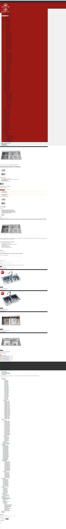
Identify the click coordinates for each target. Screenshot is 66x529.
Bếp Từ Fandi (8, 16)
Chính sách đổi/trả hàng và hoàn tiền (6, 369)
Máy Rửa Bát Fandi (7, 113)
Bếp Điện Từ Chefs (7, 404)
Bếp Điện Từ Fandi (8, 38)
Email (1, 263)
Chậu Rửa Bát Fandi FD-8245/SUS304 (5, 351)
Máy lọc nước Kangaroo (8, 127)
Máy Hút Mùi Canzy (7, 78)
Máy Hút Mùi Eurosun (7, 80)
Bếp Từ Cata (8, 14)
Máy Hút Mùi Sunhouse (8, 87)
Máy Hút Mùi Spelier (7, 86)
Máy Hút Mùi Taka (7, 88)
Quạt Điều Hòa (7, 133)
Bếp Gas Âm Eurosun (9, 56)
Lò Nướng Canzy (7, 119)
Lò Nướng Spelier (7, 123)
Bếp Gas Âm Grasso (8, 59)
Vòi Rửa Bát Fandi (7, 473)
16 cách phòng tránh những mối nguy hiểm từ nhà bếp (8, 211)
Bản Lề (7, 134)
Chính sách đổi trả (4, 374)
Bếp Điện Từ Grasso (9, 40)
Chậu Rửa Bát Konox (9, 98)
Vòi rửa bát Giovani (8, 106)
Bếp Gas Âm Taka (8, 65)
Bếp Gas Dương (7, 67)
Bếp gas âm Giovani (7, 427)
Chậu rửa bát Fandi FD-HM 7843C (4, 330)
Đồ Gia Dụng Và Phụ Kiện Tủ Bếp (7, 129)
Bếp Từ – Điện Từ (5, 9)
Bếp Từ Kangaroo (8, 21)
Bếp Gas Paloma (8, 69)
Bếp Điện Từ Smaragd (9, 43)
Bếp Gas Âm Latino (8, 60)
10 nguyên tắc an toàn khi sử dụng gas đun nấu (8, 209)
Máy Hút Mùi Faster (7, 81)
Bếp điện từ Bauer (8, 32)
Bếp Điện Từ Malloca (9, 42)
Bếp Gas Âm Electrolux (9, 55)
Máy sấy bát (6, 131)
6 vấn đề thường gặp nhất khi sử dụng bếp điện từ (8, 210)
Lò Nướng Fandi (7, 122)
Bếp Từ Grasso (8, 19)
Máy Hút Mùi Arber (7, 76)
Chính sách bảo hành (4, 367)
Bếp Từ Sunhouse (8, 27)
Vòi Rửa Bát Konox (8, 107)
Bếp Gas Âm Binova (8, 52)
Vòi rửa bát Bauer (8, 103)
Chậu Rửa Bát (6, 91)
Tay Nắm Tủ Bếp (8, 140)
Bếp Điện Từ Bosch (8, 33)
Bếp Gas (4, 50)
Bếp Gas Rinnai (8, 70)
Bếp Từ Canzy (8, 13)
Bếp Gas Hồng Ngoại (7, 73)
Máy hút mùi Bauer (7, 77)
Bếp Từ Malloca (8, 23)
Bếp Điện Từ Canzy (8, 34)
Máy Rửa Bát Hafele (5, 483)
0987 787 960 (6, 180)
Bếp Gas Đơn (6, 72)
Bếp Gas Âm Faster (8, 58)
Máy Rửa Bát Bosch (7, 110)
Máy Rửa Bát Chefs (7, 111)
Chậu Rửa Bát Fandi (8, 96)
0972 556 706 (6, 363)
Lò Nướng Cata (7, 120)
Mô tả (2, 214)
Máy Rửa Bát (5, 109)
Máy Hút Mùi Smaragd (8, 85)
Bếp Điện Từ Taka (8, 46)
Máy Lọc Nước (5, 124)
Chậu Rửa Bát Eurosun (9, 95)
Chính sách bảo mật (4, 371)
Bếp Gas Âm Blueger (9, 53)
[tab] (25, 214)
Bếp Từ (6, 10)
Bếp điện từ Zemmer (9, 49)
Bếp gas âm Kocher (8, 61)
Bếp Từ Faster (8, 17)
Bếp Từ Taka (8, 28)
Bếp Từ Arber (8, 11)
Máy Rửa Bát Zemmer (7, 117)
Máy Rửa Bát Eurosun (7, 112)
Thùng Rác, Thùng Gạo (9, 141)
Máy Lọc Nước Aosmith (8, 125)
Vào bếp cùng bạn (4, 144)
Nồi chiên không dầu (7, 130)
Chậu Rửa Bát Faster (9, 97)
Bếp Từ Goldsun (8, 18)
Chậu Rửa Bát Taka (8, 101)
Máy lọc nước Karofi (7, 126)
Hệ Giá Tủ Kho (8, 138)
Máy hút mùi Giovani (7, 82)
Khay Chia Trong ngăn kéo (9, 139)
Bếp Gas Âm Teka (8, 66)
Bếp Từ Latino (8, 22)
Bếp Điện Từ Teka (8, 47)
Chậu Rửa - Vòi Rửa (5, 164)
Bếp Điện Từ (6, 31)
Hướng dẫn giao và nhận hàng (5, 194)
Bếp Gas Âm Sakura (8, 64)
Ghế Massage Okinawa (8, 128)
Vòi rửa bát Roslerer (8, 108)
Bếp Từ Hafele (8, 20)
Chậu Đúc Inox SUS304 (9, 93)
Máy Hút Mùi (5, 75)
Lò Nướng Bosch (7, 118)
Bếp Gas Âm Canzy (8, 54)
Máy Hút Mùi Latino (7, 84)
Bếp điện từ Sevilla (8, 44)
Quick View (1, 308)
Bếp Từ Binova (7, 381)
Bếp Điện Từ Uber (8, 48)
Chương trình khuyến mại (5, 145)
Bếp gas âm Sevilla (8, 63)
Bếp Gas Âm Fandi (8, 57)
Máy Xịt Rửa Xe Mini (7, 132)
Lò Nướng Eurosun (7, 121)
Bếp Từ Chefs (8, 15)
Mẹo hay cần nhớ (4, 143)
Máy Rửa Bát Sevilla (7, 115)
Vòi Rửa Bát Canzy (8, 104)
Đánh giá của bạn (2, 260)
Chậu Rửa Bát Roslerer (9, 99)
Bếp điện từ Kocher (8, 41)
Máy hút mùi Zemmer (7, 90)
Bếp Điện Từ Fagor (8, 37)
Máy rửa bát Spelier (7, 116)
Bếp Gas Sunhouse (8, 71)
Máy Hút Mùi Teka (5, 457)
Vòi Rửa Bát (6, 102)
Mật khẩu (1, 517)
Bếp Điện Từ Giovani (9, 39)
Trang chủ (1, 164)
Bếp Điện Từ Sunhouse (9, 45)
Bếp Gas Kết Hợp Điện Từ (8, 74)
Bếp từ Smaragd (7, 394)
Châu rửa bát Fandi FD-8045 (4, 309)
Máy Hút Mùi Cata (7, 79)
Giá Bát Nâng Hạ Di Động (9, 135)
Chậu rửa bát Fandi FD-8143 (4, 288)
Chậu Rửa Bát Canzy (9, 94)
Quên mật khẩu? (2, 520)
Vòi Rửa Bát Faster (8, 105)
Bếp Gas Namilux (7, 437)
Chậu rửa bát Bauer (8, 92)
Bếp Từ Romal (8, 24)
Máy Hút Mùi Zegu (7, 89)
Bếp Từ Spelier (8, 26)
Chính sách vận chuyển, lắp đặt (5, 368)
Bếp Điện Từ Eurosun (9, 36)
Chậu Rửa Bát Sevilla (9, 100)
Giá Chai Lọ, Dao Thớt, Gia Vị (10, 136)
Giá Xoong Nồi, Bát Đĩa (9, 137)
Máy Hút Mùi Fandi (5, 449)
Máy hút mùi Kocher (7, 83)
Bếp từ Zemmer (8, 30)
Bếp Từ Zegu (8, 29)
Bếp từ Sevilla (8, 25)
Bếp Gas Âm (6, 51)
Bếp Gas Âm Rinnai (8, 62)
